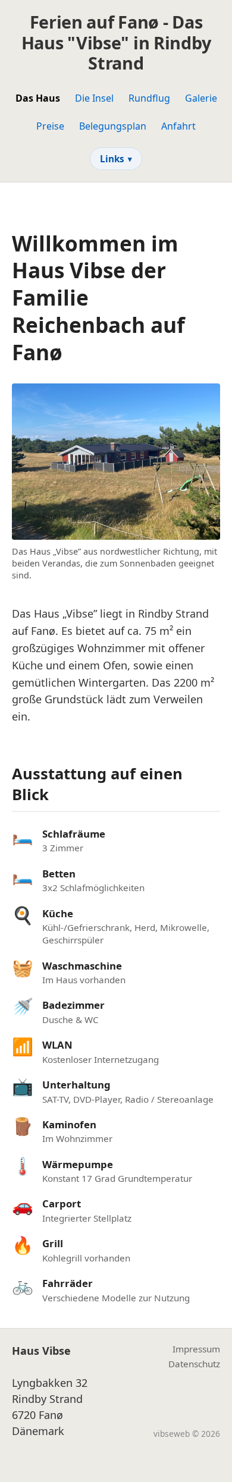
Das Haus (37, 98)
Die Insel (94, 98)
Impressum (196, 1349)
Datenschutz (194, 1364)
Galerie (201, 98)
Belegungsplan (112, 126)
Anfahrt (178, 126)
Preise (50, 126)
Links (116, 159)
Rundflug (149, 98)
